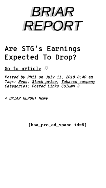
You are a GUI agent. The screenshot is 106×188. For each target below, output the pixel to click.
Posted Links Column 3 (55, 86)
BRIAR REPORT (53, 19)
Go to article (23, 69)
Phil (31, 77)
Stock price (44, 81)
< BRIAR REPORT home (26, 98)
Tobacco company (78, 81)
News (22, 81)
